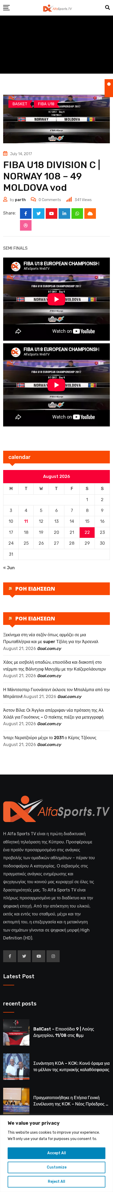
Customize (56, 1167)
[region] (56, 1153)
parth (20, 200)
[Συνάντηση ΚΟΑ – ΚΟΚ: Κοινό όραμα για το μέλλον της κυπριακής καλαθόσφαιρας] (16, 1066)
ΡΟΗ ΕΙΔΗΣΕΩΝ (35, 588)
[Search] (107, 8)
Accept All (56, 1153)
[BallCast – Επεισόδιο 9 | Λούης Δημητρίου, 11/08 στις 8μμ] (16, 1032)
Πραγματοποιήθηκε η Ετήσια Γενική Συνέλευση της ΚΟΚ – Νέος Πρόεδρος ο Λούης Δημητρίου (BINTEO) (70, 1104)
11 (26, 521)
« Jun (9, 567)
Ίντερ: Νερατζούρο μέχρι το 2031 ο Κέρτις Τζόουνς (49, 737)
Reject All (56, 1181)
